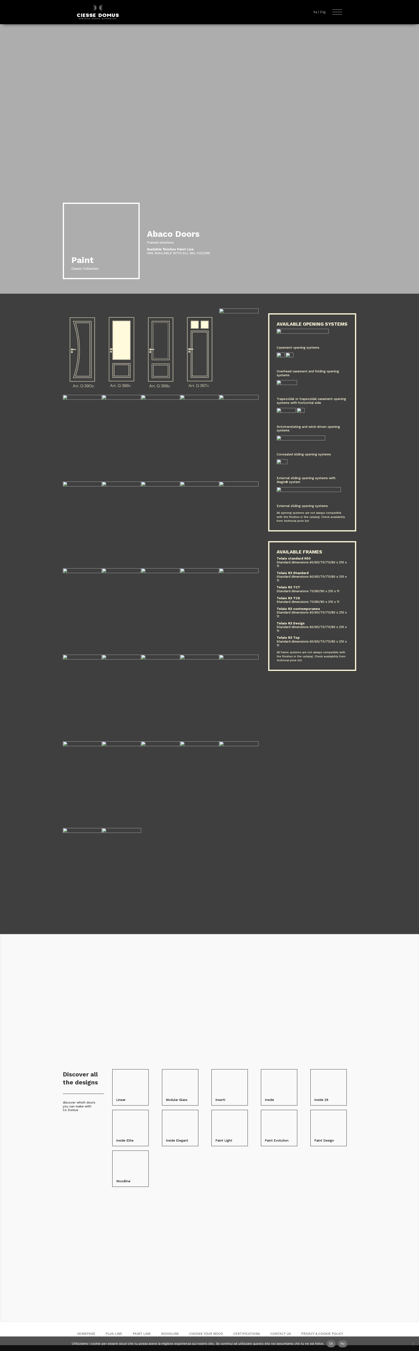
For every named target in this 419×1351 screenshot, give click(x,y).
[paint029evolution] (199, 485)
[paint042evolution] (82, 394)
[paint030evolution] (160, 485)
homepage (86, 1334)
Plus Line (113, 1334)
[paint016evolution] (82, 745)
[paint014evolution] (160, 745)
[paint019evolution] (160, 658)
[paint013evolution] (199, 745)
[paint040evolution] (160, 394)
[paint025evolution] (160, 572)
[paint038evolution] (238, 312)
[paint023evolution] (199, 572)
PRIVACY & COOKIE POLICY (322, 1334)
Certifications (246, 1334)
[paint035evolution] (160, 398)
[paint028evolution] (238, 485)
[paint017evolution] (238, 658)
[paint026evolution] (121, 572)
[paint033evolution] (238, 398)
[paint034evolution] (199, 398)
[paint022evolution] (238, 572)
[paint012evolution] (238, 745)
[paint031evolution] (121, 485)
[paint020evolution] (121, 658)
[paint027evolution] (82, 572)
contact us (280, 1334)
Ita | (316, 12)
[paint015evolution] (121, 745)
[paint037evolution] (82, 398)
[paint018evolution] (199, 658)
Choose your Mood (206, 1334)
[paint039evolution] (199, 394)
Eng (322, 12)
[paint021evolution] (82, 658)
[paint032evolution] (82, 485)
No (342, 1343)
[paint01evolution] (121, 832)
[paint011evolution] (82, 832)
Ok (331, 1343)
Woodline (170, 1334)
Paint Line (142, 1334)
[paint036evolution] (121, 398)
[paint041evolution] (121, 394)
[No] (413, 1343)
